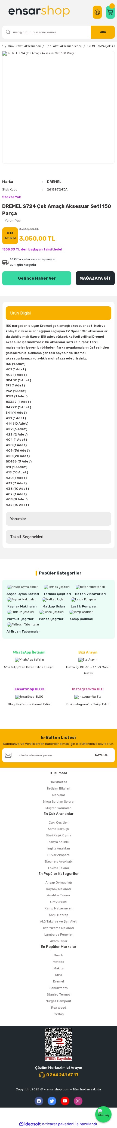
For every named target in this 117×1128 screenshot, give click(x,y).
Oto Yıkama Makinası (58, 928)
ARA (103, 32)
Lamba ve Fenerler (58, 934)
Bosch (58, 955)
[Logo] (40, 12)
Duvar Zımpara (58, 855)
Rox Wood (58, 1007)
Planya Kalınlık (58, 842)
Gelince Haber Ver (37, 278)
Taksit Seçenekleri (26, 536)
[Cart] (110, 12)
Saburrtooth (59, 988)
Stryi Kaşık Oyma (58, 835)
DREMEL (54, 182)
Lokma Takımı (58, 868)
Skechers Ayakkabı (58, 861)
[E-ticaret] (58, 1124)
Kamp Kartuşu (58, 829)
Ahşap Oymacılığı (58, 882)
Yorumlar (18, 518)
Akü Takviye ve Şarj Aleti (58, 921)
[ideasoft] (30, 1124)
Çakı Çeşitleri (59, 822)
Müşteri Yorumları (58, 808)
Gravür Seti (58, 902)
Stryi (58, 975)
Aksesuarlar (58, 941)
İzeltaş (59, 1014)
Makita (59, 968)
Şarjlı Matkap (58, 915)
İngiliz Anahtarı (58, 848)
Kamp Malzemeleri (58, 908)
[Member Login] (97, 12)
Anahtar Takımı (58, 895)
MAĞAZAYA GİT (95, 278)
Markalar (58, 795)
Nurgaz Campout (58, 1001)
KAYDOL (101, 755)
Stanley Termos (58, 994)
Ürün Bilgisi (20, 313)
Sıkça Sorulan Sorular (59, 801)
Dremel (58, 981)
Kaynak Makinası (58, 889)
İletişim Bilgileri (58, 788)
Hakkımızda (58, 782)
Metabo (58, 962)
